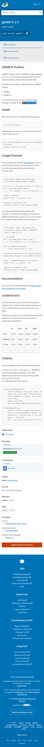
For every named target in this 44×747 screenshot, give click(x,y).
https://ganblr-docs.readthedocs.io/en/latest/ (22, 287)
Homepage (9, 434)
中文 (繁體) (17, 727)
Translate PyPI (21, 632)
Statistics (22, 606)
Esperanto (40, 727)
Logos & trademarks (22, 609)
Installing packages (21, 574)
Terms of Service (21, 652)
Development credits (21, 638)
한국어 (24, 729)
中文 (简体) (8, 727)
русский (26, 727)
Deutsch (39, 725)
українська (23, 725)
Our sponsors (22, 612)
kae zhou (11, 480)
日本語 (35, 723)
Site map (22, 701)
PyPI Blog (21, 600)
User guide (21, 580)
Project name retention (21, 583)
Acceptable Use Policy (21, 664)
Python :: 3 (10, 537)
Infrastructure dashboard (21, 603)
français (28, 723)
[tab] (22, 44)
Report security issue (22, 655)
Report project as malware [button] (22, 544)
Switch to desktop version (22, 712)
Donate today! (22, 686)
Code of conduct (21, 658)
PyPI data (7, 445)
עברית (32, 727)
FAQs (22, 586)
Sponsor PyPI (22, 635)
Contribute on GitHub (21, 629)
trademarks (19, 692)
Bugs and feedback (22, 626)
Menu (36, 4)
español (20, 723)
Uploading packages (21, 577)
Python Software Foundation (24, 699)
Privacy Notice (21, 661)
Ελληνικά (31, 725)
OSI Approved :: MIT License (16, 523)
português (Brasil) (11, 725)
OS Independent (12, 530)
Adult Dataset (28, 162)
